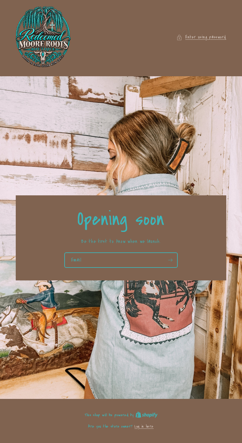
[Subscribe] (170, 260)
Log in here (144, 426)
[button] (201, 37)
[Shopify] (146, 415)
